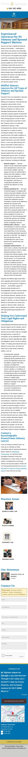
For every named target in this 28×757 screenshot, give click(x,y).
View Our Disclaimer (10, 746)
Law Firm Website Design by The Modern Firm (14, 748)
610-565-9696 (15, 8)
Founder (13, 578)
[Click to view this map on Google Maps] (13, 721)
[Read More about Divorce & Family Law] (9, 509)
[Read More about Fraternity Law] (7, 540)
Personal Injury (8, 559)
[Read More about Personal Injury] (7, 557)
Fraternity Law (7, 542)
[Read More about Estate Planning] (7, 523)
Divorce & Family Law (9, 511)
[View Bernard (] (5, 576)
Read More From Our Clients (14, 701)
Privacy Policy (19, 746)
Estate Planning (8, 525)
